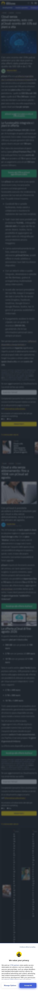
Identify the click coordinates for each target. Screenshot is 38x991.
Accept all (28, 985)
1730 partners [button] (14, 965)
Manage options (10, 985)
